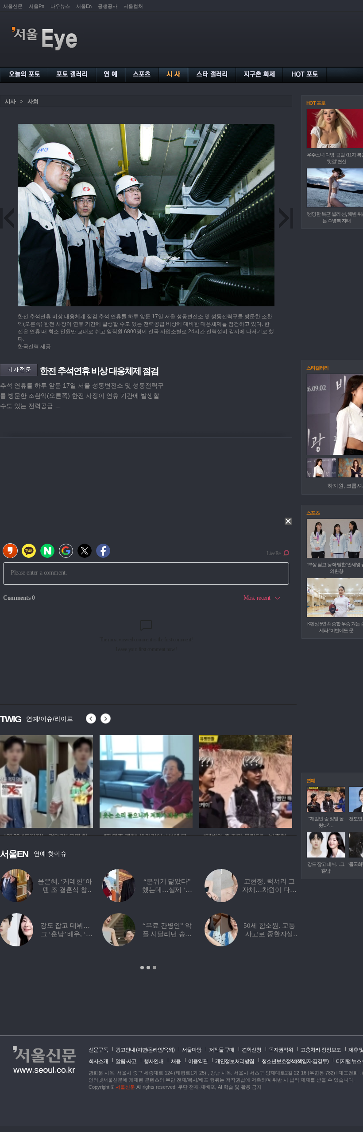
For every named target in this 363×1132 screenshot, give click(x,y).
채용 (176, 1061)
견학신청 (251, 1050)
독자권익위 (281, 1050)
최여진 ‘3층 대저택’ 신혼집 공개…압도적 (269, 934)
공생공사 (107, 6)
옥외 (168, 1050)
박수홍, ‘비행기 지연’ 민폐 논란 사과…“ (269, 890)
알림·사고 (126, 1061)
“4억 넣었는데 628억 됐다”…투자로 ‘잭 (166, 934)
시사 (10, 101)
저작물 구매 (221, 1050)
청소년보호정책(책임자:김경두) (295, 1061)
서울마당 (191, 1050)
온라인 (155, 1050)
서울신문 (13, 6)
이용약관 (198, 1061)
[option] (46, 780)
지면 (142, 1050)
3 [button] (154, 967)
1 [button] (142, 967)
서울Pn (36, 6)
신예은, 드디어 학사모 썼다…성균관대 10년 (65, 890)
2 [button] (148, 967)
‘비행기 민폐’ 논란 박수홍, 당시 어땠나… (167, 890)
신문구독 (98, 1050)
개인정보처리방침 (234, 1061)
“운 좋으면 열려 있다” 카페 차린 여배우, (65, 934)
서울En (84, 6)
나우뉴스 (60, 6)
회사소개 (98, 1061)
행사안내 (153, 1061)
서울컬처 (133, 6)
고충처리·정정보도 (321, 1050)
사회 (32, 101)
